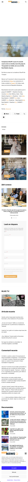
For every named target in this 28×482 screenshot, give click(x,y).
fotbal (4, 129)
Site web (6, 263)
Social (11, 160)
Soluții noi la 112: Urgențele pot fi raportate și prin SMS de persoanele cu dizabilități (14, 371)
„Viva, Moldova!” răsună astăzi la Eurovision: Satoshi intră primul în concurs (18, 438)
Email (5, 258)
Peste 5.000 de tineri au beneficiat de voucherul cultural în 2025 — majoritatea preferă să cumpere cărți (12, 391)
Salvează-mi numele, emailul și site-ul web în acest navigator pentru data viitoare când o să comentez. (13, 271)
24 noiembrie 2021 (6, 51)
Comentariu (6, 235)
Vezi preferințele (14, 476)
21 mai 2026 (12, 416)
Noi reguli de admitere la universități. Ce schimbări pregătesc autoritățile (16, 447)
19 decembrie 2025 (14, 215)
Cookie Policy (10, 480)
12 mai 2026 (12, 441)
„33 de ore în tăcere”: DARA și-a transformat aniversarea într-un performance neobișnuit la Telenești (13, 324)
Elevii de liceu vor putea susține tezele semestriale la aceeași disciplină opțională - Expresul (12, 379)
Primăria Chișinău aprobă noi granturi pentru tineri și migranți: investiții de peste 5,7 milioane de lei (14, 211)
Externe (5, 137)
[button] (25, 453)
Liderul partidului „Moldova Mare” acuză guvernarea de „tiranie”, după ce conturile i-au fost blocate (13, 399)
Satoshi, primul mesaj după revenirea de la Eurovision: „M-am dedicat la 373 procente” (18, 413)
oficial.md (8, 109)
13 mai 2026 (12, 433)
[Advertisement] (14, 22)
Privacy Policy (17, 480)
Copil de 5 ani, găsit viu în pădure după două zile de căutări (16, 430)
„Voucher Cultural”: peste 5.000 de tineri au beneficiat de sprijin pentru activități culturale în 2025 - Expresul (14, 388)
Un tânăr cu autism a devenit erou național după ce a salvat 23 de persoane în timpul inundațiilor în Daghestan (13, 361)
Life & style (4, 42)
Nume (5, 252)
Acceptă (14, 468)
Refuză (14, 472)
